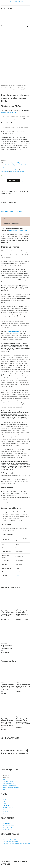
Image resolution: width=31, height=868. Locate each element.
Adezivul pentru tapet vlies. (9, 112)
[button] (15, 5)
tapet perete (20, 171)
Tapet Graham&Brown (19, 165)
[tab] (15, 219)
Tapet (10, 85)
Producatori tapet (17, 85)
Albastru (18, 575)
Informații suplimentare (11, 223)
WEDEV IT (5, 864)
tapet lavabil (13, 171)
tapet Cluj (16, 169)
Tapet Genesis (14, 87)
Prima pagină (4, 85)
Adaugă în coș (13, 180)
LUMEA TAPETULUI (6, 8)
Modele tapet (10, 162)
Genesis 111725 (10, 169)
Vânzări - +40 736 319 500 (11, 211)
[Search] (14, 19)
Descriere (7, 219)
